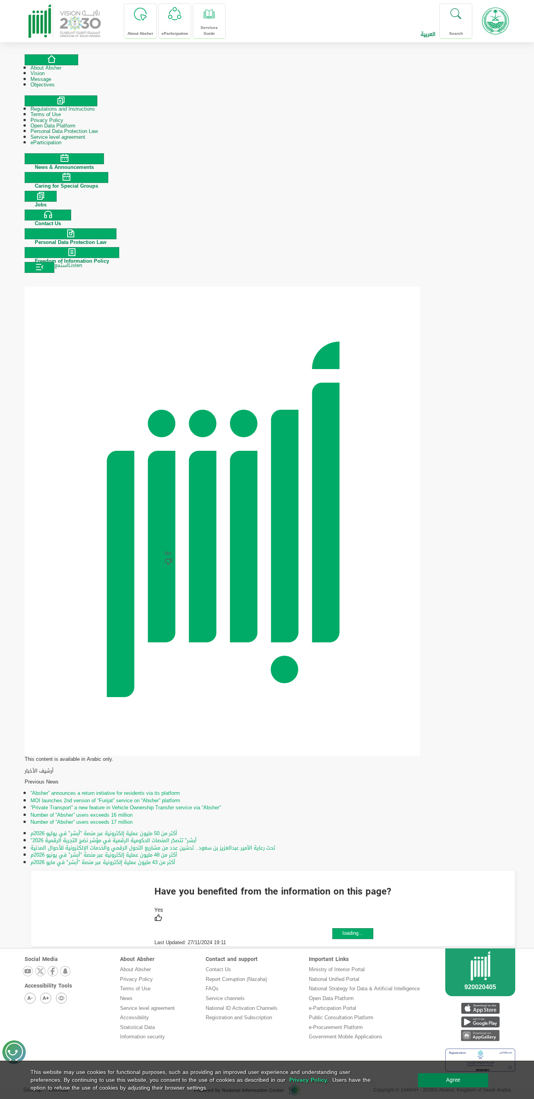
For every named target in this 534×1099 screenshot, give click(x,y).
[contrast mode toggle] (61, 998)
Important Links (329, 959)
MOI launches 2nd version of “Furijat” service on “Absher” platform (105, 800)
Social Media (41, 959)
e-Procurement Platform (336, 1027)
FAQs (212, 988)
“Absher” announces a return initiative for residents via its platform (105, 793)
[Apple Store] (480, 1008)
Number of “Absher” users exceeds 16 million (81, 815)
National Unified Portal (334, 979)
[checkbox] (158, 915)
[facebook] (53, 971)
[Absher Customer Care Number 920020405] (480, 981)
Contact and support (232, 959)
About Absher (137, 959)
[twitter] (40, 971)
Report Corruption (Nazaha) (236, 979)
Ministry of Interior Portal (337, 969)
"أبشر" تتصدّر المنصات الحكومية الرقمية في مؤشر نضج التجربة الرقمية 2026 (113, 840)
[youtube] (28, 971)
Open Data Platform (331, 998)
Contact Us (218, 969)
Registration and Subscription (239, 1017)
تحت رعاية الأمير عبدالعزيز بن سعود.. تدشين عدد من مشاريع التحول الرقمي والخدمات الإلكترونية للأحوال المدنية (152, 848)
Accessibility (134, 1017)
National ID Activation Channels (242, 1008)
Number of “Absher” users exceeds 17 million (81, 822)
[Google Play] (480, 1022)
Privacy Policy (136, 979)
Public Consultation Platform (341, 1017)
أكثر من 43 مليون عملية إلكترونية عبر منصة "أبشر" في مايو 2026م (102, 862)
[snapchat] (65, 971)
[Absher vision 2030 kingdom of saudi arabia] (64, 18)
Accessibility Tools (48, 986)
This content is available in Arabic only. (69, 759)
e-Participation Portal (332, 1008)
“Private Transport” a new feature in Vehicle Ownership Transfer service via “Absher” (125, 807)
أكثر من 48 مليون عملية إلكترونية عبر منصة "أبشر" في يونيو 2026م (103, 855)
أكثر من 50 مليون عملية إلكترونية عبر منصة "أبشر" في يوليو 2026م (103, 833)
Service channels (225, 998)
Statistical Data (137, 1027)
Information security (142, 1037)
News (126, 998)
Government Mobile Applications (345, 1037)
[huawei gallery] (480, 1035)
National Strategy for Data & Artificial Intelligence (364, 988)
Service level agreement (147, 1008)
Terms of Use (135, 988)
